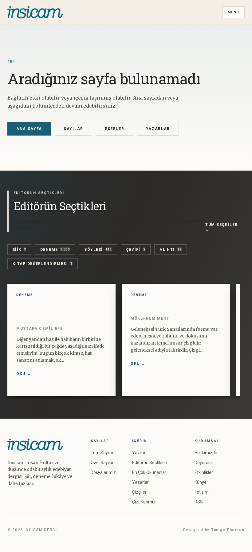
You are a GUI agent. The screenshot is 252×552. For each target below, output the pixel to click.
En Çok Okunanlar (149, 472)
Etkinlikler (204, 472)
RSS (199, 501)
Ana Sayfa (29, 129)
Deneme (55, 249)
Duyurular (204, 462)
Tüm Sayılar (102, 452)
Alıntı (170, 249)
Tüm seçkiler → (221, 227)
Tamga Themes (228, 530)
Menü (233, 12)
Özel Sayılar (102, 462)
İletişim (202, 492)
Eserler (114, 129)
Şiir (19, 249)
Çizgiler (139, 492)
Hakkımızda (206, 452)
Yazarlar (158, 129)
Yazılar (139, 452)
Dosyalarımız (103, 472)
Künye (201, 482)
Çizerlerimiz (144, 501)
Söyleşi (98, 249)
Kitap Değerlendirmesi (43, 264)
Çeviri (136, 249)
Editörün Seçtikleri (149, 462)
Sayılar (73, 129)
